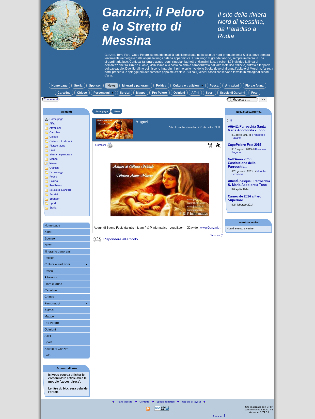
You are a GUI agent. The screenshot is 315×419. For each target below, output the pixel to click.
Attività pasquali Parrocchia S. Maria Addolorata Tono (249, 183)
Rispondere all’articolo (120, 239)
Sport (209, 92)
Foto (254, 92)
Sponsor (95, 85)
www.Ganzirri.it (210, 227)
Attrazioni (232, 85)
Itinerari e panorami (135, 85)
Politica (161, 85)
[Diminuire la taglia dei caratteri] (218, 146)
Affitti (195, 92)
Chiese (82, 92)
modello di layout (191, 401)
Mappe (140, 92)
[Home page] (65, 48)
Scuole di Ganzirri (232, 92)
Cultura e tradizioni (186, 85)
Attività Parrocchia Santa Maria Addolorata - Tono (247, 128)
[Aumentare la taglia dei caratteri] (209, 146)
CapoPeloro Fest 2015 (244, 145)
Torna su (215, 235)
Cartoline (64, 92)
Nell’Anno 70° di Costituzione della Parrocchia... (241, 162)
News (111, 85)
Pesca (214, 85)
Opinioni (179, 92)
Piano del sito (124, 401)
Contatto (144, 401)
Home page (59, 85)
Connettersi (51, 99)
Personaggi (102, 92)
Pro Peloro (159, 92)
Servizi (124, 92)
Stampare (101, 144)
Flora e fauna (254, 85)
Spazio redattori (165, 401)
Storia (78, 85)
